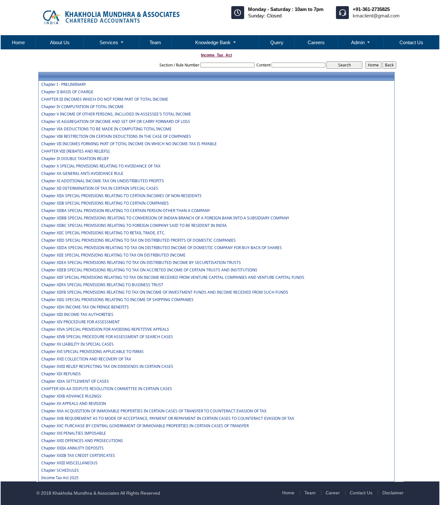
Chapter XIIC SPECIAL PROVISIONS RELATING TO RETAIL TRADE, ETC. (103, 233)
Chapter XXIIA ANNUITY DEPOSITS (72, 448)
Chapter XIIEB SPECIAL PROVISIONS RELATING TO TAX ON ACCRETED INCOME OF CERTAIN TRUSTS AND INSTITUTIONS (149, 270)
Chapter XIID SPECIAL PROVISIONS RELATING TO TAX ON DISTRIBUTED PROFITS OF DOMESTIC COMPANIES (138, 240)
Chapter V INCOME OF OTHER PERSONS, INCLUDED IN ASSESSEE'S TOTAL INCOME (116, 114)
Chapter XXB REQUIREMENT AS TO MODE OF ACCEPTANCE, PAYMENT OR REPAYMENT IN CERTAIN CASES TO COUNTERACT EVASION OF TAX (167, 418)
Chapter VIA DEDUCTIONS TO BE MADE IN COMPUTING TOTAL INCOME (106, 129)
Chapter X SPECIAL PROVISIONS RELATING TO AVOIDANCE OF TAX (100, 166)
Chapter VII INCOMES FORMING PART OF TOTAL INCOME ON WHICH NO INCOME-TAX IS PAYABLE (129, 143)
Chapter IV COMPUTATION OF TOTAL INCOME (82, 106)
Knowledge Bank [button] (213, 42)
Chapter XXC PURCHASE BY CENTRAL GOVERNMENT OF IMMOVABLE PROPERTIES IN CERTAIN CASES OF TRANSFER (145, 426)
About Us (60, 42)
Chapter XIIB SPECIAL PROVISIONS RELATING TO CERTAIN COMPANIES (105, 203)
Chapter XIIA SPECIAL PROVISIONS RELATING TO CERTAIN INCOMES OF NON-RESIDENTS (121, 195)
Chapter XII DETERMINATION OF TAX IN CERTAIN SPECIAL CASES (99, 188)
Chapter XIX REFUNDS (61, 374)
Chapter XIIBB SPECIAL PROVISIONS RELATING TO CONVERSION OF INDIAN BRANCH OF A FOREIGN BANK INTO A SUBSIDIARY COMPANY (165, 218)
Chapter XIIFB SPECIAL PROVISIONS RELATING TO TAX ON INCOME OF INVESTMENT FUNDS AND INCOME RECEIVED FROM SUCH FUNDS (164, 292)
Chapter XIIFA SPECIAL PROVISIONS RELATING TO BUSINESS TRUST (102, 285)
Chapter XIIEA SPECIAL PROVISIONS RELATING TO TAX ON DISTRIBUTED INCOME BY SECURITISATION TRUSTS (141, 262)
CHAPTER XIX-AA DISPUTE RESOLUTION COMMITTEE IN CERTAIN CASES (106, 388)
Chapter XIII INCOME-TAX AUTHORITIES (77, 314)
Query (276, 42)
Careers (316, 42)
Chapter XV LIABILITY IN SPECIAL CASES (77, 344)
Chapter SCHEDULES (60, 470)
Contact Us (411, 42)
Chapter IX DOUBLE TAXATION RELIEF (75, 158)
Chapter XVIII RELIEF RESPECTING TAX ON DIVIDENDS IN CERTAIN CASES (107, 366)
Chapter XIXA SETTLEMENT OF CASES (75, 381)
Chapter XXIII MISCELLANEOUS (69, 463)
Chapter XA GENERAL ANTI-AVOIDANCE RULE (82, 173)
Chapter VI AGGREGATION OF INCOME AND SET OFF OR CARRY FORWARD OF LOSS (115, 121)
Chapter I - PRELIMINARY (63, 84)
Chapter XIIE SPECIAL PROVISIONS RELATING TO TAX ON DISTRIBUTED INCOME (113, 255)
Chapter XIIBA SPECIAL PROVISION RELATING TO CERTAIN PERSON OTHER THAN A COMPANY (125, 210)
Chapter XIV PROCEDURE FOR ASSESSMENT (80, 322)
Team (155, 42)
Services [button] (110, 42)
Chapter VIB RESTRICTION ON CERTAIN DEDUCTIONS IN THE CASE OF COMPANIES (116, 136)
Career (333, 492)
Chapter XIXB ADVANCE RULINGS (71, 396)
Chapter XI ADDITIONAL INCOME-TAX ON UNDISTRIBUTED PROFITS (102, 181)
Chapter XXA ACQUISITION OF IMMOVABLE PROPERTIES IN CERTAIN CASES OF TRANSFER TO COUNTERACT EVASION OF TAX (153, 411)
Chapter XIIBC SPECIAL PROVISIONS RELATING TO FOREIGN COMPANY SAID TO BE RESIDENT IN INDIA (134, 225)
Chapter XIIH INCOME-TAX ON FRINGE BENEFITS (85, 307)
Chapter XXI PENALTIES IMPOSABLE (73, 433)
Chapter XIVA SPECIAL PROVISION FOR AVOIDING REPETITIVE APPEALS (105, 329)
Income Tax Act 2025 (60, 477)
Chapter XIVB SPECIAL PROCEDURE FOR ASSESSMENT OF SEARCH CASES (107, 336)
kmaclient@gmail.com (376, 15)
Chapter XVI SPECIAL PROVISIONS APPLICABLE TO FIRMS (92, 351)
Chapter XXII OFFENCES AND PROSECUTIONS (82, 440)
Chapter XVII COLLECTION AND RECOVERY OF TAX (86, 359)
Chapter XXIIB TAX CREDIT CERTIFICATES (78, 455)
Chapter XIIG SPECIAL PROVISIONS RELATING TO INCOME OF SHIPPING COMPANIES (117, 299)
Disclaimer (393, 492)
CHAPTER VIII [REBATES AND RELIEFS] (75, 151)
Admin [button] (358, 42)
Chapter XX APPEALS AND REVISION (73, 403)
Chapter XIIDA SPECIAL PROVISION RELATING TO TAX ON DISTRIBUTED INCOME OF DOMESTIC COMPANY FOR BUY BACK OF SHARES (161, 247)
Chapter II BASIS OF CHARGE (67, 92)
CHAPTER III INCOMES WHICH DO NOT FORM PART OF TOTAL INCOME (104, 99)
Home (18, 42)
